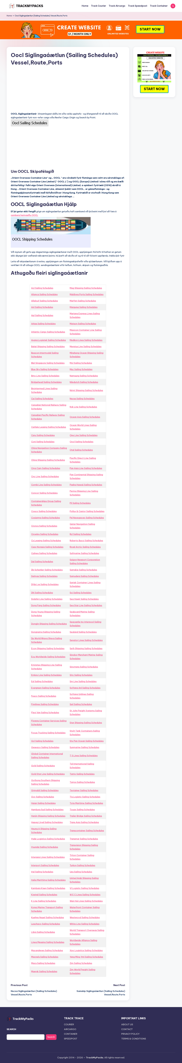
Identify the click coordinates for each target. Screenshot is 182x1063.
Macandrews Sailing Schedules (47, 950)
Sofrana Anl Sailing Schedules (85, 687)
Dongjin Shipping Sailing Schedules (49, 623)
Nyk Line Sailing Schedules (83, 407)
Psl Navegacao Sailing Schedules (87, 517)
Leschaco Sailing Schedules (45, 924)
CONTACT (127, 1029)
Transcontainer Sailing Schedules (87, 830)
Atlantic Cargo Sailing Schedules (48, 332)
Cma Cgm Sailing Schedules (45, 468)
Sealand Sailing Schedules (83, 632)
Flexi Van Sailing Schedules (45, 712)
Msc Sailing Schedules (81, 369)
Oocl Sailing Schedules (81, 441)
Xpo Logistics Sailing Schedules (86, 950)
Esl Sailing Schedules (42, 681)
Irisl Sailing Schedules (42, 871)
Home (9, 15)
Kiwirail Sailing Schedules (44, 894)
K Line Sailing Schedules (43, 901)
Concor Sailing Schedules (44, 493)
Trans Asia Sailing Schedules (84, 822)
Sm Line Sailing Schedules (83, 681)
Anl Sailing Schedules (42, 307)
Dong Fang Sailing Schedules (46, 605)
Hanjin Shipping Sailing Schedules (48, 816)
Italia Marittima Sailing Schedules (48, 880)
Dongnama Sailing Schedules (46, 632)
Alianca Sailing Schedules (44, 294)
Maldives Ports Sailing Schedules (86, 294)
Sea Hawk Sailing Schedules (84, 599)
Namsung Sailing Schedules (84, 375)
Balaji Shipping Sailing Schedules (48, 346)
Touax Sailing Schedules (82, 809)
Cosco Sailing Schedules (44, 511)
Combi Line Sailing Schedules (46, 484)
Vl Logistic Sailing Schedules (84, 888)
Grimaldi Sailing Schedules (44, 790)
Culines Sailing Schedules (44, 553)
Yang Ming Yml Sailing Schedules (86, 956)
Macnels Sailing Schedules (44, 956)
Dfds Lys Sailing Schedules (44, 584)
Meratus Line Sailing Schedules (85, 346)
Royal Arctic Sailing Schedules (85, 547)
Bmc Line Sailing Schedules (45, 375)
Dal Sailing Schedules (42, 561)
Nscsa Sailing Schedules (82, 398)
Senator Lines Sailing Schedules (86, 640)
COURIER (69, 1024)
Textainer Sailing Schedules (84, 790)
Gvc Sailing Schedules (42, 796)
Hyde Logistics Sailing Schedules (48, 838)
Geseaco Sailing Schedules (45, 747)
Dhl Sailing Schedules (42, 592)
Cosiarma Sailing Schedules (45, 517)
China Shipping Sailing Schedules (48, 460)
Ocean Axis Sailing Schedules (85, 417)
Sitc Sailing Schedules (81, 675)
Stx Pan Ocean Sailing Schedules (87, 741)
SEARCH (11, 1029)
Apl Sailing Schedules (42, 315)
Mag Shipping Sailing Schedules (86, 288)
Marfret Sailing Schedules (83, 300)
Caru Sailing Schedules (43, 435)
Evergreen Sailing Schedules (45, 687)
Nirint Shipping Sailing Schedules (86, 390)
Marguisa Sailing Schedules (83, 307)
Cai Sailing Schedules (42, 398)
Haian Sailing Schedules (43, 803)
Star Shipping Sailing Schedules (86, 722)
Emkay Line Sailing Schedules (46, 675)
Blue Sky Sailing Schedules (44, 369)
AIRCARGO (70, 1029)
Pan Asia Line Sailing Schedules (86, 468)
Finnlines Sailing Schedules (45, 704)
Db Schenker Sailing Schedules (47, 569)
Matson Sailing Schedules (83, 323)
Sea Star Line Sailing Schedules (86, 605)
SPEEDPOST (70, 1038)
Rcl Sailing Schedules (80, 534)
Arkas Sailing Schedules (43, 323)
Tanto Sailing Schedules (82, 774)
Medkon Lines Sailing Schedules (86, 340)
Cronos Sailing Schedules (44, 526)
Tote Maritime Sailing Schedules (86, 803)
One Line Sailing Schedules (83, 435)
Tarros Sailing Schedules (82, 782)
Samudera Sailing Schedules (84, 576)
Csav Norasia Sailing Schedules (47, 547)
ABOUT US (127, 1024)
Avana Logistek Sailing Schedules (48, 340)
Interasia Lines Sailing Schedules (48, 857)
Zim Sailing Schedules (81, 963)
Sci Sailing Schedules (80, 592)
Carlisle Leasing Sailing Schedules (48, 427)
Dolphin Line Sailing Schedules (46, 599)
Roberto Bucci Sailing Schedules (86, 540)
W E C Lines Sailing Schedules (85, 894)
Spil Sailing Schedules (81, 704)
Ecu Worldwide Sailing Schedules (48, 656)
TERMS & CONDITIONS (133, 1038)
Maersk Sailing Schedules (44, 971)
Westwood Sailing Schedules (85, 917)
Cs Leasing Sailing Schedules (46, 540)
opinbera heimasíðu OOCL (24, 215)
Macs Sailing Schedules (43, 963)
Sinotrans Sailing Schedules (84, 666)
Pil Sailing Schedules (80, 503)
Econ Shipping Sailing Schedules (47, 648)
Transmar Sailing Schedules (84, 838)
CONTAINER (70, 1033)
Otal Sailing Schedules (81, 450)
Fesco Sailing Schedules (43, 696)
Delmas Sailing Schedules (44, 576)
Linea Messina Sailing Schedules (47, 942)
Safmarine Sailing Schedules (84, 553)
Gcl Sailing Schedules (42, 741)
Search (51, 1036)
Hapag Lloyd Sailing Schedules (47, 822)
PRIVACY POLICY (130, 1033)
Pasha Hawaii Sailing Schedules (86, 484)
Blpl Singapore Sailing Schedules (47, 363)
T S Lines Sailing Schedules (84, 755)
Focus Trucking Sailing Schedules (48, 732)
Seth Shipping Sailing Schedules (86, 648)
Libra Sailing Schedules (43, 932)
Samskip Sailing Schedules (83, 569)
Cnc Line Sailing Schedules (45, 476)
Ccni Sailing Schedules (42, 441)
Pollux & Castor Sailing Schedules (87, 511)
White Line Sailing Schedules (84, 924)
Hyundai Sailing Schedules (44, 847)
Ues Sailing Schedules (81, 871)
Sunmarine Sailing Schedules (84, 747)
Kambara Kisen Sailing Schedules (48, 888)
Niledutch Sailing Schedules (84, 382)
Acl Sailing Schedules (42, 288)
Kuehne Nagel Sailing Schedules (47, 917)
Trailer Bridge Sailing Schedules (86, 816)
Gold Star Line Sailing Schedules (48, 774)
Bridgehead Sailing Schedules (46, 382)
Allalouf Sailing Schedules (44, 300)
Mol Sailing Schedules (81, 363)
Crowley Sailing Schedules (44, 534)
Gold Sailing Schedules (43, 765)
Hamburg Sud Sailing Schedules (47, 809)
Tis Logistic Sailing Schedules (85, 796)
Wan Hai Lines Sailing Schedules (86, 901)
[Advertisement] (68, 91)
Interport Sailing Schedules (45, 865)
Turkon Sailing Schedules (82, 865)
